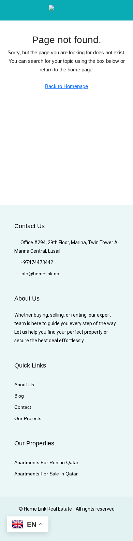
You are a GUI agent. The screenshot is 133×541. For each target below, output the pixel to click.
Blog (19, 396)
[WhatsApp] (96, 528)
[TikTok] (108, 528)
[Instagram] (48, 528)
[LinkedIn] (60, 528)
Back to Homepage (66, 86)
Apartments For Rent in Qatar (46, 462)
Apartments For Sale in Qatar (46, 473)
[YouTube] (84, 528)
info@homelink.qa (39, 273)
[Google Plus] (72, 528)
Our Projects (27, 418)
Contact (22, 407)
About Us (24, 384)
